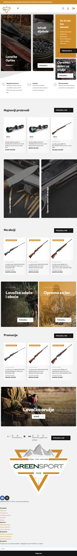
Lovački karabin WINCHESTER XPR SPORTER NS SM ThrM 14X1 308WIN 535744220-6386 (38, 266)
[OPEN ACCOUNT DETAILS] (68, 8)
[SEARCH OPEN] (63, 8)
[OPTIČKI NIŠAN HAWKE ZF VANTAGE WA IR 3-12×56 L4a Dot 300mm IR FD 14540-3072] (38, 128)
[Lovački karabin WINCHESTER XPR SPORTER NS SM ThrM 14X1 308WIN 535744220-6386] (38, 249)
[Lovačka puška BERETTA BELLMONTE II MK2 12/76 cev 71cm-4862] (62, 128)
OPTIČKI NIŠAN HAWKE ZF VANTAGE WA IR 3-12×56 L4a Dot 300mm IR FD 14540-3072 (38, 143)
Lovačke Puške (56, 141)
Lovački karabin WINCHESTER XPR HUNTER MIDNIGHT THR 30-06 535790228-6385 (14, 266)
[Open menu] (18, 8)
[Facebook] (2, 498)
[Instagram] (7, 498)
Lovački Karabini (9, 262)
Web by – (5, 504)
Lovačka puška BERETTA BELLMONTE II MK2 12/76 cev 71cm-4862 (62, 145)
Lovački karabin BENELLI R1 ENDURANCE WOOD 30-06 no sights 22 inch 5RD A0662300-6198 (61, 266)
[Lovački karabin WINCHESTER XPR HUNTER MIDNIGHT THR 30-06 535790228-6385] (15, 249)
